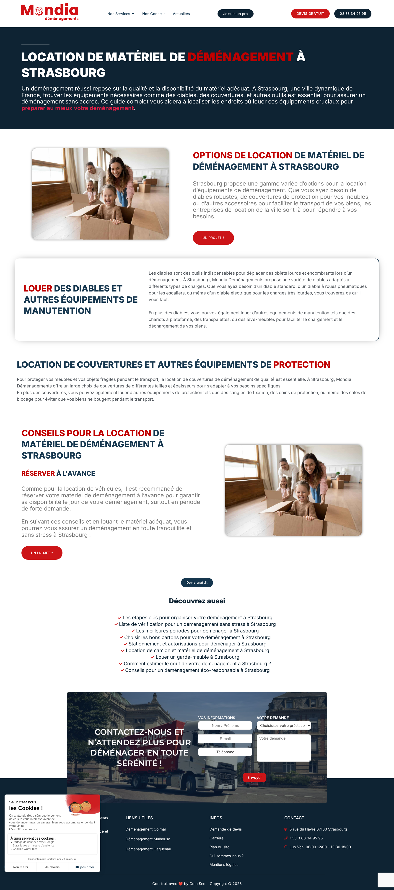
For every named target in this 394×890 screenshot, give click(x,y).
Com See (197, 883)
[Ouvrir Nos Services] (133, 13)
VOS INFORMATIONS (216, 717)
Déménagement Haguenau (148, 849)
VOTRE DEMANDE (273, 717)
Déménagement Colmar (146, 829)
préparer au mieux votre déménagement (77, 108)
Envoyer (254, 777)
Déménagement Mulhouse (148, 839)
